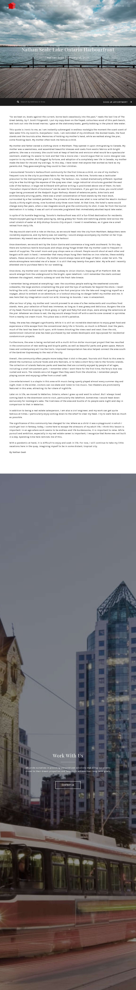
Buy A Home (53, 6)
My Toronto (40, 6)
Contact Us (119, 6)
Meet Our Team (26, 6)
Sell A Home (65, 6)
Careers (108, 6)
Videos (99, 6)
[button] (117, 102)
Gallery (90, 6)
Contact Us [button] (68, 785)
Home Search (79, 6)
